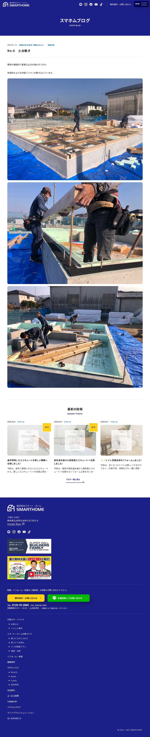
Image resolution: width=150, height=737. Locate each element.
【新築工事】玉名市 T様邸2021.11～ (32, 45)
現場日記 (51, 45)
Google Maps (14, 523)
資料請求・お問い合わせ (120, 4)
